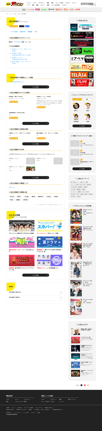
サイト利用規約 (36, 409)
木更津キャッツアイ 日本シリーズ (21, 49)
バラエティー (41, 2)
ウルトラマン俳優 (74, 184)
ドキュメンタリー (19, 401)
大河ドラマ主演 (85, 191)
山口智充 (26, 196)
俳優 (19, 13)
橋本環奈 (80, 186)
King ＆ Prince (83, 184)
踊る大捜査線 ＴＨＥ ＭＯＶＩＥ (21, 61)
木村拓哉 (90, 194)
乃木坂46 (79, 196)
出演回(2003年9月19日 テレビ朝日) (21, 55)
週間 (87, 99)
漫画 (48, 4)
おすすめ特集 (14, 215)
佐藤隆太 (18, 199)
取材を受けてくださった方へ (21, 409)
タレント (43, 4)
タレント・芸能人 (12, 13)
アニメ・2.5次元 (59, 2)
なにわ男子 (73, 189)
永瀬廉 (81, 194)
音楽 (52, 2)
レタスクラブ (33, 412)
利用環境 (30, 409)
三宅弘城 (48, 196)
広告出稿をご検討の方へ (10, 409)
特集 (33, 4)
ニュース (29, 2)
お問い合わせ (19, 407)
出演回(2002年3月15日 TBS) (19, 59)
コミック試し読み (55, 4)
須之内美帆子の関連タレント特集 (21, 77)
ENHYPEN (73, 196)
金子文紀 (12, 196)
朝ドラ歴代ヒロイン (75, 182)
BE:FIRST (73, 194)
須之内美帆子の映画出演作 (19, 129)
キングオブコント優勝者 (76, 191)
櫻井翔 (33, 196)
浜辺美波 (85, 186)
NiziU (78, 194)
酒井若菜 (25, 199)
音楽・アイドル (71, 399)
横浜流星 (89, 184)
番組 (37, 4)
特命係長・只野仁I (17, 53)
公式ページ (11, 187)
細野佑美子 (40, 196)
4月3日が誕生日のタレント (17, 81)
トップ (28, 4)
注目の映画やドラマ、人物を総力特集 (18, 217)
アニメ (16, 399)
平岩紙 (11, 199)
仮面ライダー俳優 (84, 182)
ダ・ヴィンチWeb (26, 412)
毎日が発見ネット (9, 412)
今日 (77, 99)
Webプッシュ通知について (45, 409)
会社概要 (7, 407)
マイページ (13, 407)
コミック (74, 2)
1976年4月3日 (17, 42)
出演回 (14, 51)
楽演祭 (39, 412)
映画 (48, 2)
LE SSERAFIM (74, 186)
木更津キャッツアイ (17, 57)
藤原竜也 (78, 189)
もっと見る (36, 87)
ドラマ (34, 2)
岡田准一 (19, 196)
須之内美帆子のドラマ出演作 (20, 92)
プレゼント (64, 4)
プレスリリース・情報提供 (28, 407)
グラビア (68, 2)
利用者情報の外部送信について (58, 409)
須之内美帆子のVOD (17, 149)
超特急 (85, 194)
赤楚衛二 (84, 189)
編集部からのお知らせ (48, 407)
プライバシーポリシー (39, 407)
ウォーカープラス (17, 412)
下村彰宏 (56, 196)
